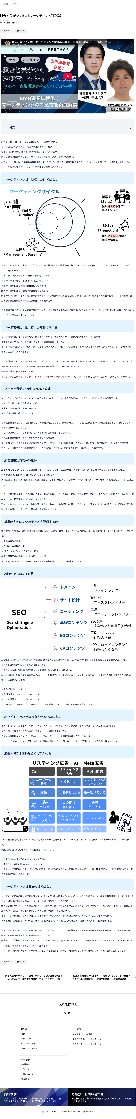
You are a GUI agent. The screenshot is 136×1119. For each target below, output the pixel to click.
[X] (65, 1012)
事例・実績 (26, 1038)
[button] (131, 128)
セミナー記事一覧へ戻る (9, 22)
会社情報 (25, 1064)
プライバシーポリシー (50, 1112)
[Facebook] (69, 1012)
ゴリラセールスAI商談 (82, 1033)
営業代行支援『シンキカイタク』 (87, 1038)
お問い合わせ (27, 1074)
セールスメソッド (29, 1048)
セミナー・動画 (28, 1043)
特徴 (23, 1033)
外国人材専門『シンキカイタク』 (87, 1043)
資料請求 (25, 1079)
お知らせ (25, 1069)
